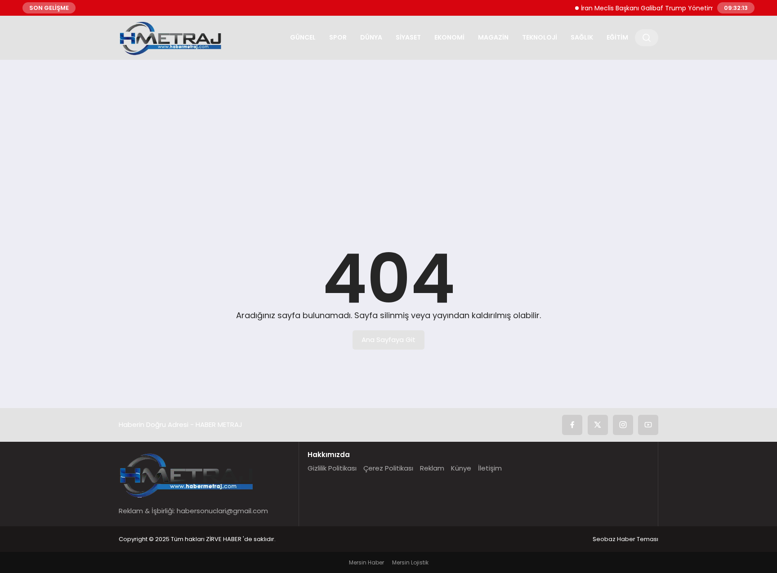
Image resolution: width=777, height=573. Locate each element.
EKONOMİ (449, 37)
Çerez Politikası (388, 468)
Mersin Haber (366, 562)
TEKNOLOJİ (539, 37)
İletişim (490, 468)
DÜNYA (371, 37)
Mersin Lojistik (410, 562)
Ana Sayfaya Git (388, 339)
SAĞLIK (582, 37)
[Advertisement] (388, 136)
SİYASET (408, 37)
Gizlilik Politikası (332, 468)
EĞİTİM (617, 37)
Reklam (432, 468)
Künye (461, 468)
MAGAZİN (493, 37)
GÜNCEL (303, 37)
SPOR (338, 37)
